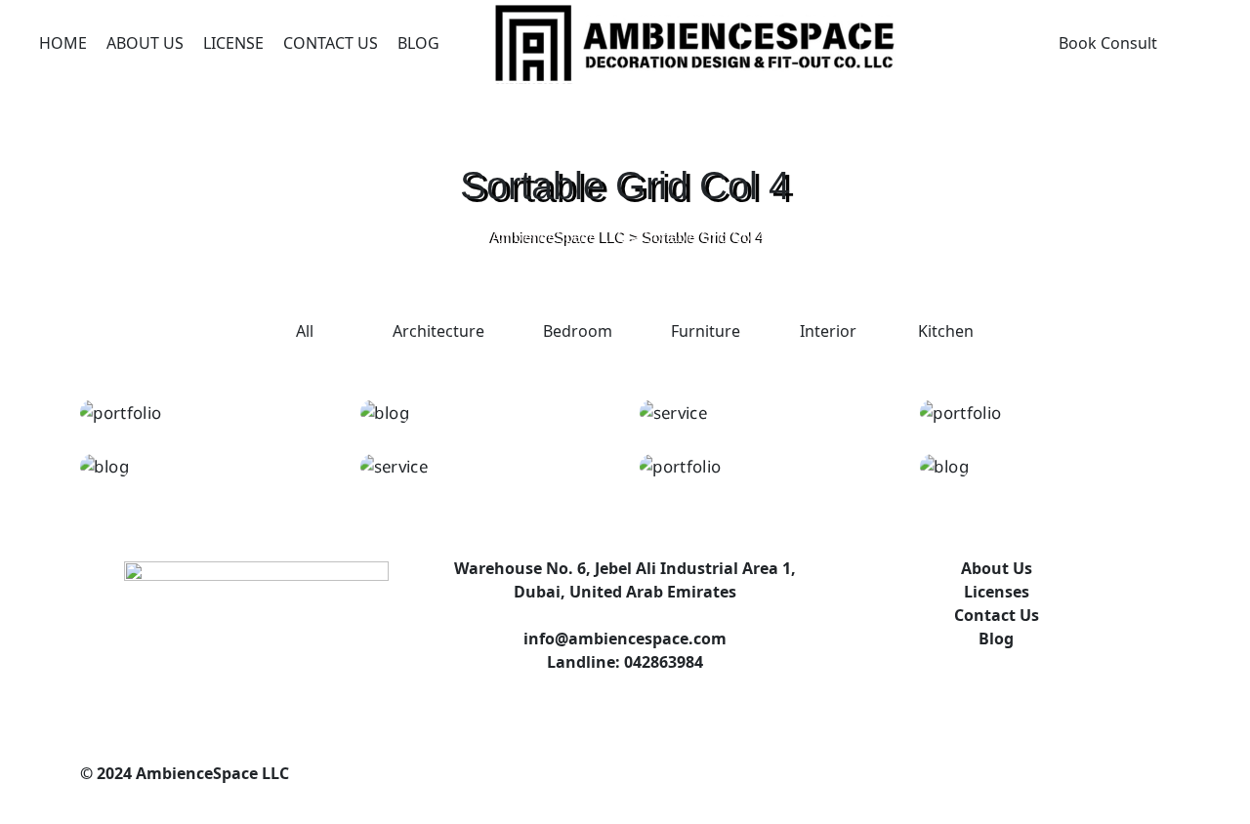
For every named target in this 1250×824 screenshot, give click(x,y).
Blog (418, 43)
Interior (828, 331)
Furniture (705, 331)
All (304, 331)
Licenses (996, 591)
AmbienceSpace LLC (210, 773)
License (233, 43)
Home (63, 43)
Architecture (438, 331)
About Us (145, 43)
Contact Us (330, 43)
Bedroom (577, 331)
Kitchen (946, 331)
